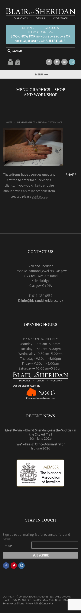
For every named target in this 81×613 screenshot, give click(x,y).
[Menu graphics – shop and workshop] (33, 147)
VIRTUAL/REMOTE (26, 41)
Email (8, 546)
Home (8, 122)
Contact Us (47, 603)
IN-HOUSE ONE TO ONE (50, 36)
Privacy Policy (33, 603)
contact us (39, 196)
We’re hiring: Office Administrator (41, 444)
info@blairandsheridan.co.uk (42, 300)
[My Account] (10, 62)
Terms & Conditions (13, 603)
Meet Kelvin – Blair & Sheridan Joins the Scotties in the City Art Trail (40, 432)
